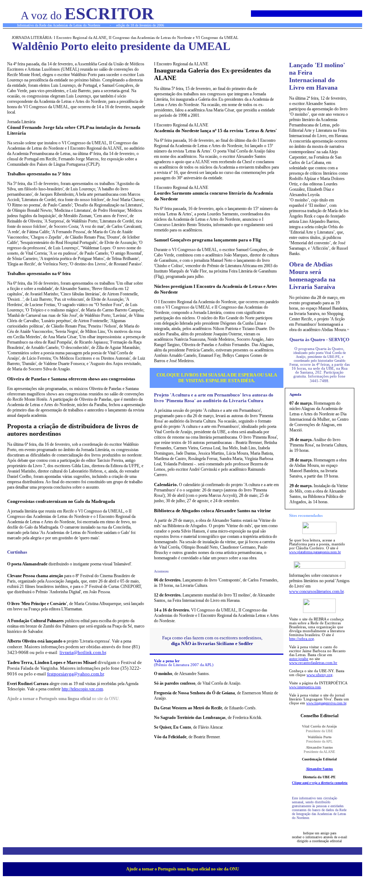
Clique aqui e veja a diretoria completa (320, 783)
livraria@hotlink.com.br (83, 652)
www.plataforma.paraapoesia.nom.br (315, 552)
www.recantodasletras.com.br (313, 663)
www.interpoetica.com (305, 687)
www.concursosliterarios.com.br (316, 591)
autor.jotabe (298, 659)
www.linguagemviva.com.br (326, 703)
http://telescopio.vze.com (82, 688)
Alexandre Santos (319, 769)
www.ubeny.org (320, 675)
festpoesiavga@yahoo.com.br (75, 673)
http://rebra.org (301, 639)
